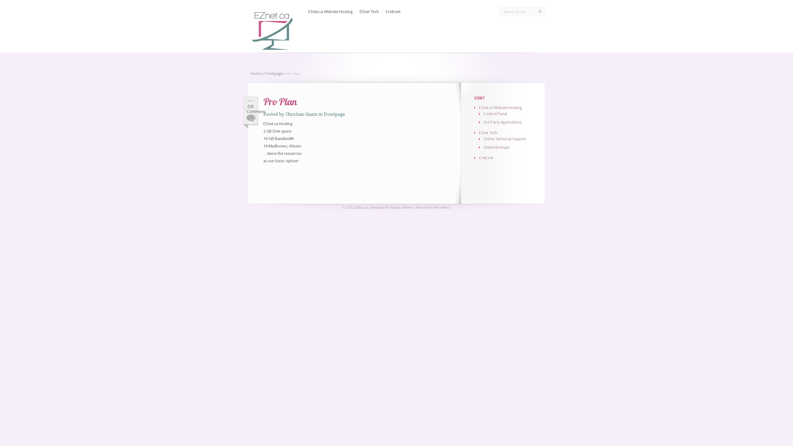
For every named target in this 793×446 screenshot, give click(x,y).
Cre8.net (393, 11)
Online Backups (497, 147)
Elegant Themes (401, 207)
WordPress (442, 207)
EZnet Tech (369, 11)
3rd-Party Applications (503, 122)
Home (256, 74)
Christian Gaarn (301, 114)
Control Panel (495, 114)
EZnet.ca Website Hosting (330, 11)
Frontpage (274, 74)
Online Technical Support (505, 139)
